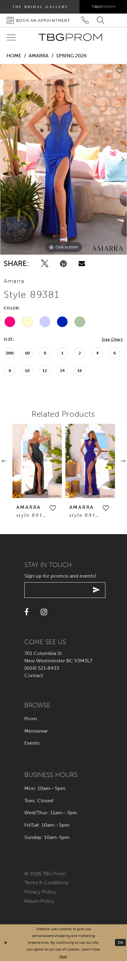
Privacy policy (40, 892)
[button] (52, 508)
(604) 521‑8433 (41, 668)
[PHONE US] (85, 20)
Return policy (39, 901)
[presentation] (37, 461)
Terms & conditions (46, 882)
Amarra (38, 56)
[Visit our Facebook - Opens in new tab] (26, 611)
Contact (33, 675)
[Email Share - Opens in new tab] (82, 264)
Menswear (36, 731)
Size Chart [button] (112, 339)
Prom (30, 719)
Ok (120, 942)
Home (13, 56)
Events (31, 743)
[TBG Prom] (70, 37)
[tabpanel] (63, 159)
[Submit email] (96, 590)
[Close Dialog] (5, 942)
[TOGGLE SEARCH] (100, 20)
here (63, 956)
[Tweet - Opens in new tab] (44, 263)
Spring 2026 (71, 56)
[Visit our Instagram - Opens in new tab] (44, 611)
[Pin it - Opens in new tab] (63, 263)
